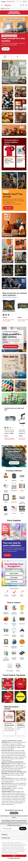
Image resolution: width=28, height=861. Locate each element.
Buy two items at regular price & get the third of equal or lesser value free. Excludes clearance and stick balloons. (14, 768)
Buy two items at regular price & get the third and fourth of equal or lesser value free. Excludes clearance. (14, 780)
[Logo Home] (7, 5)
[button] (14, 858)
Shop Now (7, 555)
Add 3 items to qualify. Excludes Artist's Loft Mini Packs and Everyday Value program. (14, 774)
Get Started (9, 48)
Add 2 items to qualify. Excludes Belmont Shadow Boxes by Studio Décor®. (14, 763)
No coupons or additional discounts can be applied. (13, 788)
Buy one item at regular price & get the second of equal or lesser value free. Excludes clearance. (14, 758)
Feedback (15, 813)
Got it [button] (14, 856)
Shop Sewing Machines (10, 346)
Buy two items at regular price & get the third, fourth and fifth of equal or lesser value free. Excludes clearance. (14, 785)
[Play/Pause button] (5, 57)
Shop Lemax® (8, 208)
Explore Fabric (14, 463)
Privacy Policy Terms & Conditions (9, 852)
